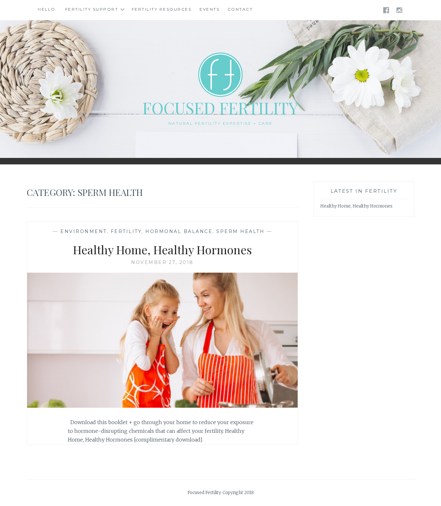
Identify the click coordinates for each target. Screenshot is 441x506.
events (210, 9)
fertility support (91, 9)
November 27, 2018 (162, 262)
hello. (47, 9)
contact (240, 9)
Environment (83, 231)
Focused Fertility (220, 108)
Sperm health (240, 231)
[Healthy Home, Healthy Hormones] (162, 406)
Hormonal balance (178, 231)
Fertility (126, 231)
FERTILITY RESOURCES (162, 9)
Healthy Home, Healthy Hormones (162, 249)
